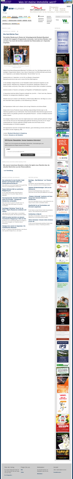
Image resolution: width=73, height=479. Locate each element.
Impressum (49, 21)
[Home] (3, 12)
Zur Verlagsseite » (8, 475)
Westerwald (6, 23)
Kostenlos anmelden (28, 154)
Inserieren (49, 16)
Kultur (25, 16)
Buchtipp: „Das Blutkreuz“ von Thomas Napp (40, 181)
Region (4, 16)
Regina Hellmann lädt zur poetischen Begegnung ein (12, 189)
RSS (22, 469)
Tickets (57, 20)
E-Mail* (8, 149)
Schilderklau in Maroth (35, 214)
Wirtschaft (15, 16)
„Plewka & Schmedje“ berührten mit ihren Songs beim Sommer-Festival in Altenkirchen (40, 197)
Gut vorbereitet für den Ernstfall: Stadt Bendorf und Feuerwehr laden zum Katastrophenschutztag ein (13, 181)
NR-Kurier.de (41, 20)
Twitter (22, 472)
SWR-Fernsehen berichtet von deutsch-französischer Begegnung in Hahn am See (14, 218)
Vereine (20, 16)
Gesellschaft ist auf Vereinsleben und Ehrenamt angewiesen (39, 206)
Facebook (42, 16)
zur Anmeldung (8, 170)
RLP (29, 16)
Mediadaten (49, 18)
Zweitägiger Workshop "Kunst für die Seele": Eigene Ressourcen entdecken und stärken (14, 209)
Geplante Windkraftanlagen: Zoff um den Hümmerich (40, 188)
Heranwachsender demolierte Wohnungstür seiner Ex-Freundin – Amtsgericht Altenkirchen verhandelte (14, 199)
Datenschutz (49, 20)
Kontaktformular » (58, 472)
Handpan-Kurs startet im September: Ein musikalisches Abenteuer (13, 226)
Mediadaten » (40, 473)
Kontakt (48, 23)
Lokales (4, 20)
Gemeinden (24, 20)
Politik (9, 16)
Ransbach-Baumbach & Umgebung (17, 133)
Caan (8, 28)
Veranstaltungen (13, 20)
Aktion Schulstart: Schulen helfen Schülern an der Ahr (41, 220)
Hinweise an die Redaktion (16, 135)
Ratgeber (19, 20)
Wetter (29, 20)
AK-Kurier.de (41, 18)
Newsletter (40, 21)
